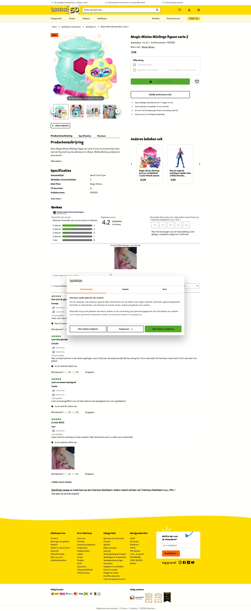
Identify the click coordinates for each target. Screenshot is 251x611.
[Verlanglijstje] (179, 9)
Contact (54, 538)
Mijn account (57, 557)
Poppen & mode (111, 572)
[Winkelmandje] (198, 9)
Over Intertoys (84, 533)
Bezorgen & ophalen (60, 541)
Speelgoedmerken (139, 533)
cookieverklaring (125, 321)
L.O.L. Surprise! (137, 554)
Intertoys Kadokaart (86, 544)
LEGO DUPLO (136, 560)
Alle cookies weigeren (88, 329)
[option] (61, 112)
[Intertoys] (65, 10)
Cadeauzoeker (83, 551)
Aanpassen (124, 329)
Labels (80, 554)
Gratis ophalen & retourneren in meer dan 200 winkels (126, 3)
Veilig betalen (57, 589)
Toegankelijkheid (84, 569)
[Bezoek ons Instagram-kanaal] (180, 563)
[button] (197, 81)
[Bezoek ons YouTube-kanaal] (193, 563)
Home (54, 27)
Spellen (107, 544)
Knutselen (108, 563)
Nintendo (134, 541)
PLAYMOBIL (135, 557)
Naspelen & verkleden (113, 566)
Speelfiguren (91, 27)
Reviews (101, 135)
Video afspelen (62, 125)
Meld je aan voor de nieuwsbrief (170, 538)
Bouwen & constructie (114, 538)
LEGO (132, 538)
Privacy (124, 608)
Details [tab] (125, 289)
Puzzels (107, 541)
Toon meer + (56, 161)
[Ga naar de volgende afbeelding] (117, 111)
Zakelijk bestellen (58, 560)
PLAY (192, 18)
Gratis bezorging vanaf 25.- (174, 3)
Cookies (133, 608)
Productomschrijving (61, 135)
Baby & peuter (110, 547)
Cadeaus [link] (86, 18)
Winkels (80, 541)
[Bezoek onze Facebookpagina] (184, 563)
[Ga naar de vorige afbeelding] (53, 111)
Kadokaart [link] (102, 18)
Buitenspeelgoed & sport (115, 554)
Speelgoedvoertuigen (113, 560)
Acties (80, 557)
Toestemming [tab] (86, 289)
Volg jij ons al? (169, 563)
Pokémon (134, 544)
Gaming (107, 551)
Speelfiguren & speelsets (71, 27)
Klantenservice (173, 18)
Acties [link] (72, 18)
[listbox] (85, 112)
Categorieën (56, 18)
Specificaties (85, 135)
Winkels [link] (155, 18)
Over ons (81, 538)
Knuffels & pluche (112, 576)
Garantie (55, 551)
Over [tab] (164, 289)
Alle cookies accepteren (163, 329)
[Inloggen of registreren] (189, 10)
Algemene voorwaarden (107, 608)
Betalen (54, 544)
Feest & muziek (110, 569)
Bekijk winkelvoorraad (160, 94)
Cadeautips (82, 547)
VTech (133, 547)
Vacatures (81, 566)
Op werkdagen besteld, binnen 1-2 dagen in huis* (71, 3)
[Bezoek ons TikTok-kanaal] (188, 563)
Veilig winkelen (137, 589)
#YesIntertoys (83, 572)
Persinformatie (57, 554)
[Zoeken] (157, 10)
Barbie (133, 563)
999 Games (135, 551)
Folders (80, 560)
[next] (199, 164)
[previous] (131, 164)
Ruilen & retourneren (60, 547)
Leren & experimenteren (115, 579)
